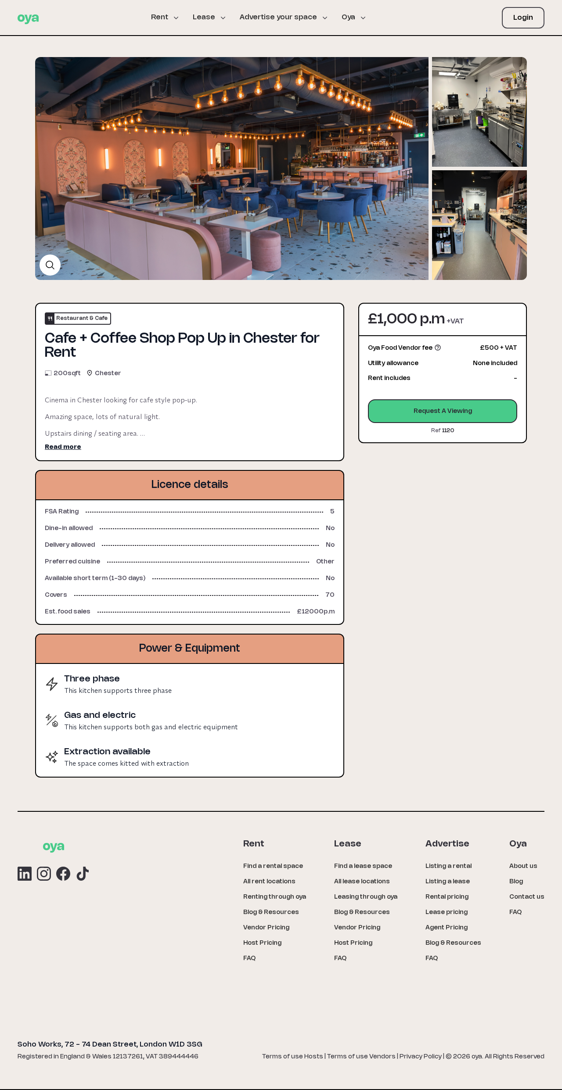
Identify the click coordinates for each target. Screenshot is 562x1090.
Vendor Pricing (266, 928)
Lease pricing (446, 912)
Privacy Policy (421, 1057)
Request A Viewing (443, 411)
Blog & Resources (271, 912)
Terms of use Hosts (292, 1057)
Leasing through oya (365, 897)
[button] (168, 17)
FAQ (249, 958)
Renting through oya (274, 897)
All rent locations (269, 882)
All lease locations (362, 882)
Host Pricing (262, 943)
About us (523, 866)
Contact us (526, 897)
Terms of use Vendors (361, 1057)
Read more (63, 447)
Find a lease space (363, 866)
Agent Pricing (446, 928)
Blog (516, 882)
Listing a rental (448, 866)
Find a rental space (273, 866)
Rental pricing (446, 897)
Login (523, 17)
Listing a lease (447, 882)
